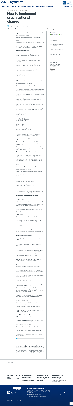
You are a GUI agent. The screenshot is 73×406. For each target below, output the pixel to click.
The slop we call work (53, 40)
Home (8, 10)
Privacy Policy (19, 400)
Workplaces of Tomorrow (54, 42)
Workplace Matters (49, 6)
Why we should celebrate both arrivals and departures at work (28, 378)
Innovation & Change (30, 6)
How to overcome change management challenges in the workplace (43, 378)
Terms (15, 400)
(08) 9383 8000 (63, 394)
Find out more (53, 70)
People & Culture (13, 6)
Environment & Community (40, 6)
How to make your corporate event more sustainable (57, 377)
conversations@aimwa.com (44, 396)
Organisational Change (23, 10)
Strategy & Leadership (5, 6)
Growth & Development (22, 6)
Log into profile (66, 6)
